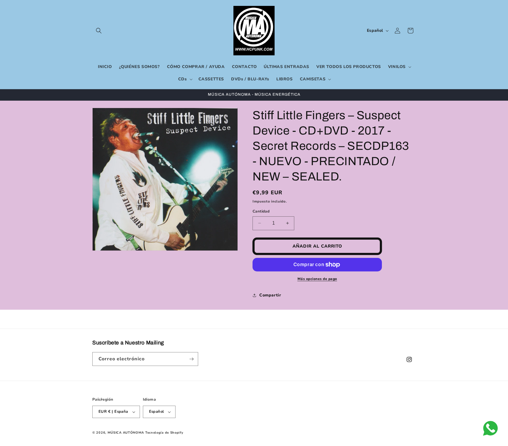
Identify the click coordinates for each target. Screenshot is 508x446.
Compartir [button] (270, 295)
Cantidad (261, 211)
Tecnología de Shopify (164, 432)
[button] (98, 30)
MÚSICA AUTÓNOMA (126, 432)
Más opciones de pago (317, 278)
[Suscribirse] (191, 359)
